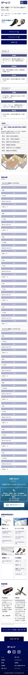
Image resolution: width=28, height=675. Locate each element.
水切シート (18, 561)
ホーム (2, 657)
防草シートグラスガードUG (20, 569)
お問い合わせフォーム (16, 505)
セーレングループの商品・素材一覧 (13, 630)
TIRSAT (17, 598)
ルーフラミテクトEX (20, 542)
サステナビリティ (18, 660)
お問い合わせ (4, 668)
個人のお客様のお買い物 (20, 665)
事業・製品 (7, 13)
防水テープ (18, 565)
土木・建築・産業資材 (16, 13)
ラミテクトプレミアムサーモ (6, 532)
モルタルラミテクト (6, 541)
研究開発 (3, 660)
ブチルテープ (12, 32)
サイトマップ (17, 668)
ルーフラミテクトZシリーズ (20, 532)
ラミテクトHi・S (6, 537)
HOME (2, 13)
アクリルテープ (13, 37)
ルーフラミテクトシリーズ (20, 537)
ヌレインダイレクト (6, 561)
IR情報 (2, 662)
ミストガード (19, 574)
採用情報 (3, 665)
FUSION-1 (5, 598)
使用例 (13, 42)
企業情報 (16, 662)
